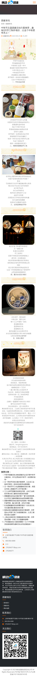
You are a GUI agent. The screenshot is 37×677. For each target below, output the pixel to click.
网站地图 (6, 608)
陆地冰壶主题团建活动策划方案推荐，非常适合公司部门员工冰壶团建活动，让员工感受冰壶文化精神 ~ (19, 512)
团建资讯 (5, 20)
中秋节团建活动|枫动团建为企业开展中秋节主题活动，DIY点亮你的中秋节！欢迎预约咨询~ (20, 477)
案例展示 (6, 603)
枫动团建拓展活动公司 (24, 669)
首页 (2, 24)
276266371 (9, 551)
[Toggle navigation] (34, 2)
